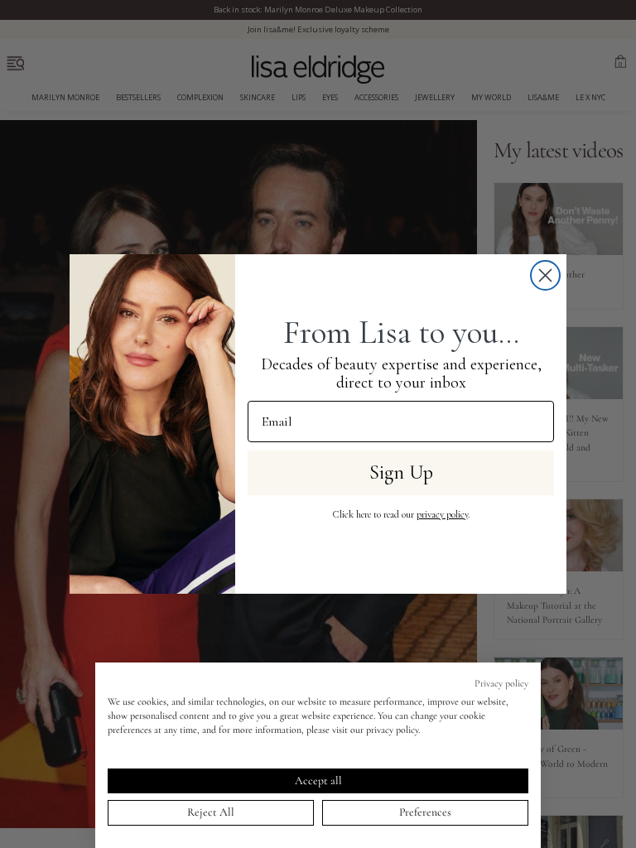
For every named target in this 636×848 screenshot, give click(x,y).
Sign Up (401, 472)
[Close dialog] (545, 275)
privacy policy (442, 514)
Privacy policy (501, 683)
